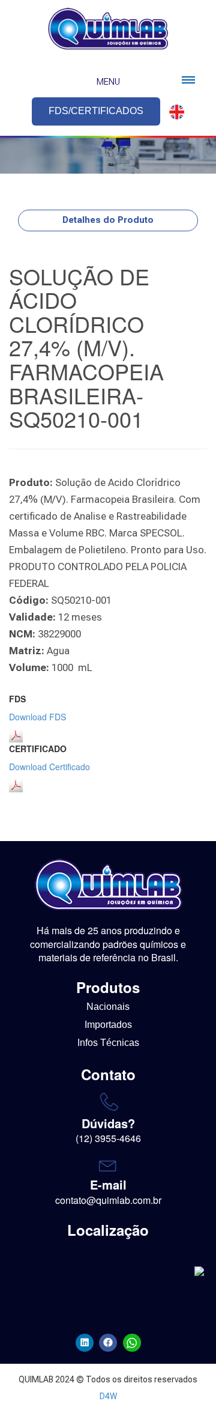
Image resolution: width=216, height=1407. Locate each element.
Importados (108, 1025)
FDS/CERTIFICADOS (96, 111)
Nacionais (108, 1006)
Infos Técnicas (108, 1043)
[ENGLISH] (173, 112)
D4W (108, 1396)
